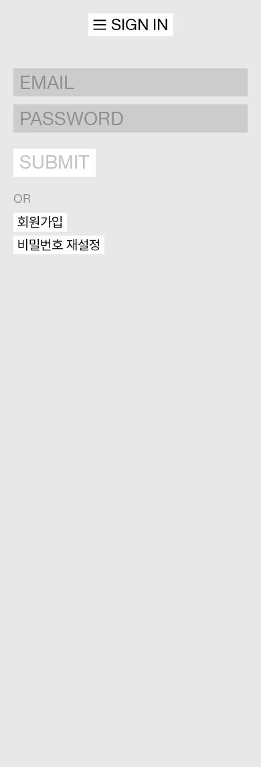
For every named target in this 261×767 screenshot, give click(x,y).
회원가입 (40, 222)
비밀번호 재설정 (58, 245)
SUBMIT (54, 162)
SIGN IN (140, 24)
